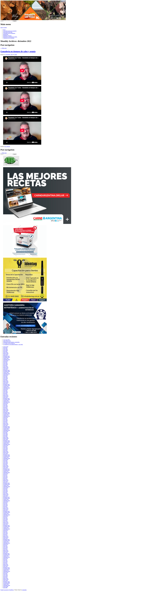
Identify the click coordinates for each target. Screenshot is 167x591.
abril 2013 (5, 534)
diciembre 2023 (6, 384)
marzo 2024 (5, 380)
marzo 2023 (5, 394)
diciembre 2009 (6, 581)
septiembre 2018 (6, 458)
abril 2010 (5, 577)
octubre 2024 (6, 372)
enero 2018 (5, 467)
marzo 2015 (5, 507)
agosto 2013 (5, 530)
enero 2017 (5, 481)
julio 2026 (5, 347)
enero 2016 (5, 496)
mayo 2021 (5, 420)
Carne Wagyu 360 (7, 341)
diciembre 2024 (6, 370)
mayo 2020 (5, 434)
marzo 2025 (5, 366)
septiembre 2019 (6, 444)
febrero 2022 (5, 410)
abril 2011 (5, 563)
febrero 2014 (5, 523)
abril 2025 (5, 365)
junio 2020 (5, 433)
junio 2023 (5, 391)
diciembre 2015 (6, 497)
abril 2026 (5, 351)
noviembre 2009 (6, 582)
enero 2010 (5, 580)
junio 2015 (5, 504)
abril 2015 (5, 506)
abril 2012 (5, 548)
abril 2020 (5, 436)
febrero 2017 (5, 480)
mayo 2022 (5, 406)
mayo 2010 (5, 575)
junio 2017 (5, 476)
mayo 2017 (5, 477)
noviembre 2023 (6, 385)
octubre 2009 (6, 584)
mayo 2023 (5, 392)
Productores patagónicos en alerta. (10, 36)
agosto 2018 (5, 459)
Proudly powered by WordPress (7, 589)
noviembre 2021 (6, 413)
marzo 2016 (5, 493)
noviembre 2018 (6, 456)
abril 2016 (5, 492)
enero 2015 (5, 510)
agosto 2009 (5, 586)
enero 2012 (5, 552)
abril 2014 (5, 520)
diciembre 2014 (6, 511)
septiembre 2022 (6, 401)
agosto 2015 (5, 501)
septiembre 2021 (6, 416)
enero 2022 (5, 411)
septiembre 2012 (6, 543)
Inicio (4, 29)
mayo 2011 (5, 561)
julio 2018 (5, 460)
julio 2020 (5, 432)
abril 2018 (5, 464)
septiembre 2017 (6, 472)
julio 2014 (5, 517)
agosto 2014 (5, 515)
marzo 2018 (5, 465)
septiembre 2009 (6, 585)
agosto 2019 (5, 445)
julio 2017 (5, 474)
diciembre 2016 (6, 483)
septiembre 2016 (6, 486)
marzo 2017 (5, 479)
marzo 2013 (5, 535)
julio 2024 (5, 376)
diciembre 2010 (6, 567)
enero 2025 (5, 369)
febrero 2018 (5, 466)
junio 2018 (5, 461)
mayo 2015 (5, 505)
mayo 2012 (5, 547)
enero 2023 (5, 397)
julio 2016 (5, 488)
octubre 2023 (6, 386)
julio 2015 (5, 503)
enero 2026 (5, 354)
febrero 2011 (5, 565)
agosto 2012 (5, 544)
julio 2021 (5, 418)
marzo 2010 (5, 578)
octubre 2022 (6, 400)
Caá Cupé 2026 (6, 339)
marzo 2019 (5, 451)
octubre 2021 (6, 414)
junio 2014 (5, 518)
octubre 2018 (6, 457)
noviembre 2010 (6, 568)
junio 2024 (5, 377)
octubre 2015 (6, 499)
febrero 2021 (5, 424)
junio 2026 (5, 349)
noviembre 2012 (6, 540)
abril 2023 (5, 393)
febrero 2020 (5, 438)
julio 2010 (5, 573)
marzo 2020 (5, 437)
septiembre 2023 (6, 387)
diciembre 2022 (6, 398)
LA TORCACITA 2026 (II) (9, 343)
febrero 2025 (5, 367)
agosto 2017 (5, 473)
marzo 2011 (5, 564)
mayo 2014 (5, 519)
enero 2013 (5, 538)
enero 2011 (5, 566)
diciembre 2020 (6, 426)
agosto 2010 (5, 572)
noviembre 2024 (6, 371)
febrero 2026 (5, 353)
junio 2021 (5, 419)
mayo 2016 (5, 491)
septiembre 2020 (6, 430)
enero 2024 (5, 383)
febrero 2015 (5, 508)
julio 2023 (5, 390)
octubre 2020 (6, 429)
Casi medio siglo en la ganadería (9, 30)
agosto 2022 (5, 403)
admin (15, 54)
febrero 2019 (5, 452)
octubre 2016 (6, 485)
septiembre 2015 (6, 500)
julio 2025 (5, 362)
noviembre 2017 (6, 470)
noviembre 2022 (6, 399)
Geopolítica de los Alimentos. (9, 33)
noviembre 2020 (6, 427)
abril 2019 (5, 450)
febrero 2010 (5, 579)
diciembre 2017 (6, 468)
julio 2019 (5, 446)
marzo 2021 (5, 423)
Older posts (4, 48)
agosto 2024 (5, 374)
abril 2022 (5, 407)
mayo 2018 (5, 463)
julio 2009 (5, 587)
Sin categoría (7, 146)
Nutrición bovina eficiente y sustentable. (11, 342)
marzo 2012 (5, 550)
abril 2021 (5, 421)
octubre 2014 (6, 513)
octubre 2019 (6, 443)
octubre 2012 (6, 541)
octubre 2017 (6, 471)
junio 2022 (5, 405)
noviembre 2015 (6, 498)
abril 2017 (5, 478)
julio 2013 (5, 531)
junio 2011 (5, 560)
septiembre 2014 (6, 514)
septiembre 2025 (6, 359)
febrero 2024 (5, 382)
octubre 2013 (6, 527)
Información (5, 34)
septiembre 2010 (6, 571)
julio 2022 (5, 404)
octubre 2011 (5, 555)
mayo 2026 (5, 350)
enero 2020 (5, 439)
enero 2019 (5, 453)
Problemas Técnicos (7, 35)
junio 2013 (5, 532)
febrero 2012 (5, 551)
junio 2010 (5, 574)
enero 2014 (5, 524)
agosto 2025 (5, 360)
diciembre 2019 (6, 440)
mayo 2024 (5, 378)
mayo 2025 (5, 364)
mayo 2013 (5, 533)
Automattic (24, 589)
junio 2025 (5, 363)
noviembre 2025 (6, 357)
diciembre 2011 (6, 553)
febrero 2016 (5, 494)
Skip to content (4, 27)
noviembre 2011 (6, 554)
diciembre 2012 (6, 539)
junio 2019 (5, 447)
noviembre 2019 (6, 441)
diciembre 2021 (6, 412)
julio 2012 (5, 545)
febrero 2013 (5, 537)
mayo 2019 (5, 449)
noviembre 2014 (6, 512)
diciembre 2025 (6, 356)
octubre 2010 (6, 570)
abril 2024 (5, 379)
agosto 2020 (5, 431)
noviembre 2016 (6, 484)
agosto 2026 (5, 346)
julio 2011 (5, 559)
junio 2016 (5, 490)
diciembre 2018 (6, 454)
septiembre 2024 (6, 373)
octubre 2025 (6, 358)
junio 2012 (5, 546)
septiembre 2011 (6, 557)
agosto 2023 (5, 389)
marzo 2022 (5, 409)
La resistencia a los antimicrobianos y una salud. (13, 344)
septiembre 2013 (6, 528)
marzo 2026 (5, 352)
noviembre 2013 (6, 526)
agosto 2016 (5, 487)
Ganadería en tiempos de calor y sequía (18, 51)
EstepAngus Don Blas (7, 32)
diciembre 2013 (6, 525)
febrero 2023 (5, 396)
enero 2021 (5, 425)
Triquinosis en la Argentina (8, 38)
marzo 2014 (5, 521)
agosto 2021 (5, 417)
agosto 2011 (5, 558)
